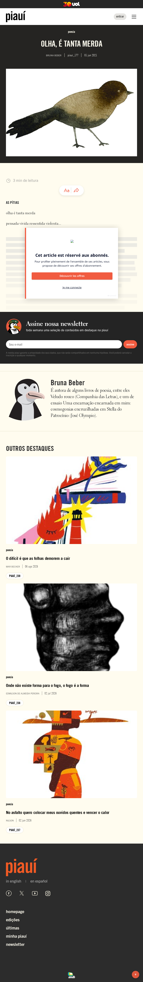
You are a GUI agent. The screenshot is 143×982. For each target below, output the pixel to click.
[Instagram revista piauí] (48, 893)
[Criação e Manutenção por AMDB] (71, 974)
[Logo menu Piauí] (16, 16)
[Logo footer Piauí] (71, 867)
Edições (13, 919)
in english (13, 881)
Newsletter (15, 944)
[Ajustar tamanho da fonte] (66, 190)
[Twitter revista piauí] (22, 893)
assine (130, 344)
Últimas (12, 927)
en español (38, 881)
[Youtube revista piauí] (35, 893)
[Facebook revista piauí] (9, 893)
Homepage (15, 911)
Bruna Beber (68, 382)
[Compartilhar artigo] (76, 190)
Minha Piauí (16, 935)
